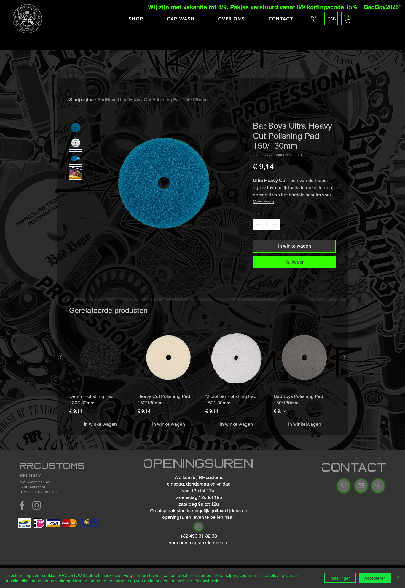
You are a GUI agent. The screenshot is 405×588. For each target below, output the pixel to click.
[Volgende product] (344, 357)
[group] (202, 378)
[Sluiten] (397, 578)
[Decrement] (257, 224)
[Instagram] (36, 505)
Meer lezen (263, 201)
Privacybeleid (206, 581)
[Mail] (198, 526)
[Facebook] (22, 505)
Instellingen (340, 578)
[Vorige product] (60, 357)
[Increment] (275, 224)
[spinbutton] (266, 224)
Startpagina (81, 99)
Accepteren (375, 578)
